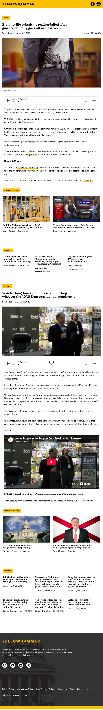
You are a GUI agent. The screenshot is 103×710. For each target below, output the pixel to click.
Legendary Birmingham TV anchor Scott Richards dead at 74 (80, 259)
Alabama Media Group (27, 167)
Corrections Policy (25, 689)
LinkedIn (95, 33)
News (6, 17)
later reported (73, 128)
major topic (31, 154)
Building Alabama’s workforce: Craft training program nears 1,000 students (23, 226)
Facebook (99, 33)
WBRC (7, 119)
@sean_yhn (87, 180)
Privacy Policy (8, 689)
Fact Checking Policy (45, 689)
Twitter (91, 33)
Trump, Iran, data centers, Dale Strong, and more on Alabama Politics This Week (74, 226)
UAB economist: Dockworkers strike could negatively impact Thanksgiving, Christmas (48, 260)
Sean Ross (7, 33)
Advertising (92, 689)
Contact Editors (76, 689)
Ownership (62, 689)
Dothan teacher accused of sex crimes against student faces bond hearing (17, 259)
